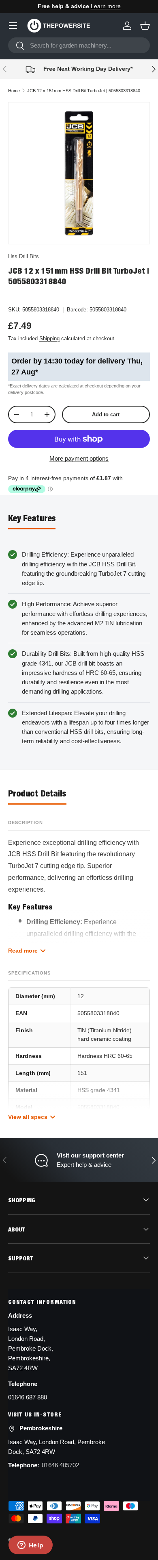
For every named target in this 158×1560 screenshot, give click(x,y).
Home (14, 90)
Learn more (106, 6)
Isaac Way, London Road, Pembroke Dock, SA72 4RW (56, 1446)
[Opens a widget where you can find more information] (30, 1546)
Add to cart (106, 414)
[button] (145, 26)
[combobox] (79, 45)
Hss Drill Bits (23, 256)
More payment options (79, 458)
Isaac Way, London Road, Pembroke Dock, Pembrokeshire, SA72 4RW (30, 1348)
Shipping (49, 338)
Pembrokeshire (40, 1428)
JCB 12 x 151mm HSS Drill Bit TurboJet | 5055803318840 (83, 90)
